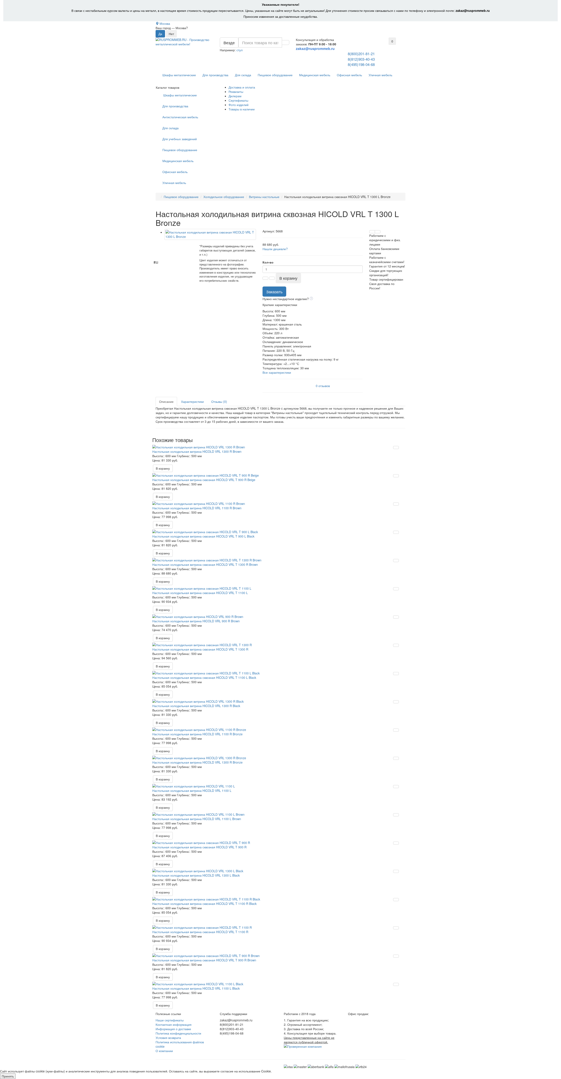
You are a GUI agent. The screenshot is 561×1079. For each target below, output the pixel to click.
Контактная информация (174, 1024)
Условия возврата (168, 1037)
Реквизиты (236, 91)
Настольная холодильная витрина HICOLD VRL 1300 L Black (196, 875)
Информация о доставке (173, 1029)
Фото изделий (239, 105)
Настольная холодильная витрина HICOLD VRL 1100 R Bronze (197, 734)
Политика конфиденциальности (178, 1033)
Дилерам (235, 96)
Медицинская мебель (314, 75)
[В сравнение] (377, 231)
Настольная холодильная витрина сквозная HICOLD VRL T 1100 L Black (204, 677)
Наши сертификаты (170, 1020)
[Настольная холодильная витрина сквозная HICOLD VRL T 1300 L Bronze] (210, 234)
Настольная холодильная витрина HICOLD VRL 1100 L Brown (196, 819)
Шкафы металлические (179, 75)
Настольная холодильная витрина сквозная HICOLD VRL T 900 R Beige (203, 480)
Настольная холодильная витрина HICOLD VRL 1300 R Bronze (197, 762)
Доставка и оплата (242, 87)
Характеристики (192, 401)
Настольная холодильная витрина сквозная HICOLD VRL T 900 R (199, 847)
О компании (164, 1051)
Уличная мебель (380, 75)
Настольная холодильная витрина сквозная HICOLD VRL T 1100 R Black (204, 903)
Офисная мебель (349, 75)
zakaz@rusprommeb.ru (473, 10)
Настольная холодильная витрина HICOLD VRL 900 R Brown (196, 621)
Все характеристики (277, 372)
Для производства (215, 75)
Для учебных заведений (179, 139)
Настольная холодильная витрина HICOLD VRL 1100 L (191, 790)
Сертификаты (238, 100)
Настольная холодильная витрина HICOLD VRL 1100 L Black (196, 988)
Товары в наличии (242, 109)
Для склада (243, 75)
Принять (8, 1076)
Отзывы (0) (219, 401)
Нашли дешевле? (275, 249)
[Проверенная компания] (303, 1046)
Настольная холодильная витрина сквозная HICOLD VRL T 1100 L (200, 593)
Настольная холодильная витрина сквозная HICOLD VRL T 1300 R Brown (205, 564)
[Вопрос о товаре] (372, 231)
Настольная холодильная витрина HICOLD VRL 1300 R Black (196, 706)
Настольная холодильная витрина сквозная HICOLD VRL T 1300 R (200, 649)
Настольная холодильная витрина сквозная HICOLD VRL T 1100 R (200, 932)
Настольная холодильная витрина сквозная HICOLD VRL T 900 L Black (203, 536)
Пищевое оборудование (275, 75)
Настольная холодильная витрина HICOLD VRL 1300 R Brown (196, 451)
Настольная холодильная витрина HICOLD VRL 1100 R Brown (196, 508)
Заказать (274, 291)
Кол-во (268, 262)
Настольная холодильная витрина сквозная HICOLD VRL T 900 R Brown (204, 960)
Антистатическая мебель (180, 117)
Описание (166, 401)
